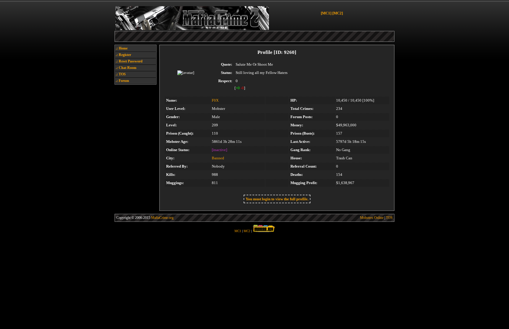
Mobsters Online (372, 218)
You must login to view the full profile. (277, 199)
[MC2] (337, 13)
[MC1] (326, 13)
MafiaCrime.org (162, 218)
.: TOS (121, 74)
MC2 (247, 231)
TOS (389, 218)
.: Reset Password (129, 61)
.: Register (123, 55)
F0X (215, 100)
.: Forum (122, 81)
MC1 (237, 231)
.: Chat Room (126, 68)
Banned (218, 158)
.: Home (122, 48)
